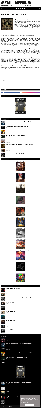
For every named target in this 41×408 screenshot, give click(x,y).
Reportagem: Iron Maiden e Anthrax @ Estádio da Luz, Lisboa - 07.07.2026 (19, 130)
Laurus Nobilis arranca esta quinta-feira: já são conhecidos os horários (18, 121)
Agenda (7, 293)
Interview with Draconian (10, 325)
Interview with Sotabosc (10, 329)
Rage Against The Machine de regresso (13, 288)
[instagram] (30, 92)
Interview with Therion (10, 302)
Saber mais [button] (26, 402)
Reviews (6, 11)
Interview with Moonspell (10, 320)
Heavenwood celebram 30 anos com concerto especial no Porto (17, 126)
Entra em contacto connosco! (11, 387)
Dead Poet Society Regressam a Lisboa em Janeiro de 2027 (16, 149)
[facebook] (10, 92)
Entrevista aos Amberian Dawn (11, 338)
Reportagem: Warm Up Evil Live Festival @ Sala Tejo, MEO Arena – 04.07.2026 (19, 144)
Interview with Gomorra (10, 311)
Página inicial (3, 11)
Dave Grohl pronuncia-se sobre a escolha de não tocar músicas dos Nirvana (19, 297)
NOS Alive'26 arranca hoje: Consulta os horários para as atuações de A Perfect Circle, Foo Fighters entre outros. (22, 140)
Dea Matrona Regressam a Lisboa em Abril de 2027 (15, 153)
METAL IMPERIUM (20, 8)
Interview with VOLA (9, 306)
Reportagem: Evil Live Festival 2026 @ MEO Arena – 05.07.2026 (16, 135)
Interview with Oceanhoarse (11, 315)
